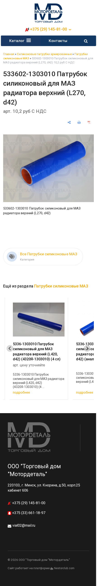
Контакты (58, 40)
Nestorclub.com (64, 568)
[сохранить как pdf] (89, 122)
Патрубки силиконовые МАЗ (61, 286)
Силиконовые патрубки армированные (44, 54)
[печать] (79, 122)
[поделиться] (69, 122)
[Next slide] (87, 348)
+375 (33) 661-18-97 (28, 513)
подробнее (21, 392)
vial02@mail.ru (23, 525)
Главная (8, 54)
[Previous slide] (10, 348)
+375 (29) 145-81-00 (28, 503)
